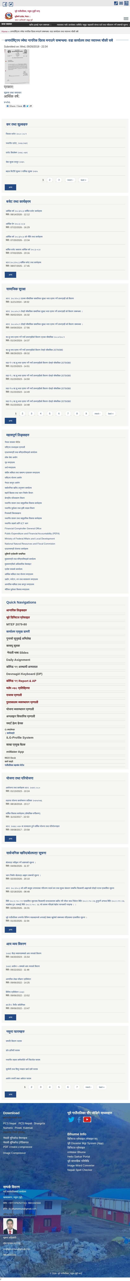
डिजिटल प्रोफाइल (76, 1147)
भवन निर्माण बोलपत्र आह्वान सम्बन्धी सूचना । (23, 875)
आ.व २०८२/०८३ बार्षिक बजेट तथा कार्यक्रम (23, 262)
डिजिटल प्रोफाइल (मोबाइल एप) (82, 1138)
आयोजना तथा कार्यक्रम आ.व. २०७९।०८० (23, 787)
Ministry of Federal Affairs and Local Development (30, 538)
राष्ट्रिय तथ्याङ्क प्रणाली (15, 447)
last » (83, 180)
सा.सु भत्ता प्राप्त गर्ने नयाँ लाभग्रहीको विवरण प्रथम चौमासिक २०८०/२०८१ (35, 337)
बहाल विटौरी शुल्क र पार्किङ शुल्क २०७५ (22, 171)
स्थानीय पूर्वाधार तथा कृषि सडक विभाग (20, 508)
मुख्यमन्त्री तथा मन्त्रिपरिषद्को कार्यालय (20, 559)
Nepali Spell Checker (79, 1169)
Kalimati (28, 1127)
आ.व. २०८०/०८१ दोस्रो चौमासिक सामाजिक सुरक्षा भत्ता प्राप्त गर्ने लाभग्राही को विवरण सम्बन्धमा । (44, 324)
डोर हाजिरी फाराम (13, 1050)
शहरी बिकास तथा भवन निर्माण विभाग (19, 493)
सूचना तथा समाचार (12, 92)
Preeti (18, 1127)
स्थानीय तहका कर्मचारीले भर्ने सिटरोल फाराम (23, 1059)
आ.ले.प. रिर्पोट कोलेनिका (15, 1005)
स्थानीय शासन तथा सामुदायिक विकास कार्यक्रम (23, 503)
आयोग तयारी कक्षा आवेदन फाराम (18, 1078)
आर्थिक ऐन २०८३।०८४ (15, 224)
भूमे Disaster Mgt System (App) (85, 1143)
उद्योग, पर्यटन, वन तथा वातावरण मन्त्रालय (21, 579)
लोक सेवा (9, 457)
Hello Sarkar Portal (78, 1156)
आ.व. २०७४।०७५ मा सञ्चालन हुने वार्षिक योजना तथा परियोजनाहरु (33, 826)
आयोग (15, 457)
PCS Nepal (9, 1123)
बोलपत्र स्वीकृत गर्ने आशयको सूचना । (21, 862)
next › (70, 180)
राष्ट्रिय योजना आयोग (13, 477)
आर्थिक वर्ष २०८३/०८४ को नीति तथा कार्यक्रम (24, 236)
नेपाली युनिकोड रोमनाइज (15, 1138)
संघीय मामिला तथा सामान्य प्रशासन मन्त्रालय (22, 472)
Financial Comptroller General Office (23, 528)
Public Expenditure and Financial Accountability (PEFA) (32, 533)
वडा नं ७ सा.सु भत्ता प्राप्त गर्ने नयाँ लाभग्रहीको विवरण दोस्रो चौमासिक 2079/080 (38, 388)
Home (5, 31)
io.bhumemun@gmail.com (16, 1249)
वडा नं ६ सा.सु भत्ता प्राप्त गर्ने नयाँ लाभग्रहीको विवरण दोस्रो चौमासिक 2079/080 (38, 401)
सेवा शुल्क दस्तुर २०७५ (15, 162)
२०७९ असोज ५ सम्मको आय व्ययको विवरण (23, 966)
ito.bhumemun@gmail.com (22, 1208)
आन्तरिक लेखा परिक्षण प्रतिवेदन (18, 979)
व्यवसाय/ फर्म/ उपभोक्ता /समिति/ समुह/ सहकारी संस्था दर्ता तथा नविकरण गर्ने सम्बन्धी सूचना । (81, 24)
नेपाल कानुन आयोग (12, 482)
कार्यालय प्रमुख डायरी (18, 631)
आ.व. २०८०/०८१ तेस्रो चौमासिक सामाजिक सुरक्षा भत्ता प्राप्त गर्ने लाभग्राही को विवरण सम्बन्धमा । (44, 311)
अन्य (10, 187)
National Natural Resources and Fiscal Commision (30, 543)
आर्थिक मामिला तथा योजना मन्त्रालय (19, 574)
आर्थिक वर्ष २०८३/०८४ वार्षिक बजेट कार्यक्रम (24, 211)
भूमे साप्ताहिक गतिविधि (78, 1161)
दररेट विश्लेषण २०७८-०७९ (17, 152)
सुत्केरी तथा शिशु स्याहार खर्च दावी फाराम (22, 1069)
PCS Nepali (25, 1123)
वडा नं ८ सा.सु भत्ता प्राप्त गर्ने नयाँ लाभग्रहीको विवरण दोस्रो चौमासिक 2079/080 (38, 375)
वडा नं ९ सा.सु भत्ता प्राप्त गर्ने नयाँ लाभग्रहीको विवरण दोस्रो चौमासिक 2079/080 (38, 362)
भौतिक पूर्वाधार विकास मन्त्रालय (17, 589)
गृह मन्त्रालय (10, 462)
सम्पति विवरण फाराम (14, 1041)
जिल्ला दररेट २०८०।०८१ (16, 134)
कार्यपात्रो (10, 733)
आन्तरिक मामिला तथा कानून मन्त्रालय (19, 584)
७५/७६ (7, 102)
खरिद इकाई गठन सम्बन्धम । (28, 24)
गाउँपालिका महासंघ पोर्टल (14, 765)
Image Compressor (14, 1152)
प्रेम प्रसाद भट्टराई (11, 1243)
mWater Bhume (76, 1152)
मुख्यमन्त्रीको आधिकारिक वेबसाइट (18, 564)
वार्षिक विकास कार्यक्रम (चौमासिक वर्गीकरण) (23, 813)
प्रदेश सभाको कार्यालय (13, 569)
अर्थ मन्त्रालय (10, 467)
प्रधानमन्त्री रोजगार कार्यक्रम (16, 548)
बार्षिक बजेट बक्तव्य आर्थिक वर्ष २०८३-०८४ (23, 249)
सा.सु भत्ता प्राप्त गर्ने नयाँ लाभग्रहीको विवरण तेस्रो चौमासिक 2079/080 (34, 350)
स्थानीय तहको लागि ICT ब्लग (16, 523)
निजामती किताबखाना (13, 513)
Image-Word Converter (80, 1165)
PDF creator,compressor (17, 1146)
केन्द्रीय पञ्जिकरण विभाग (15, 498)
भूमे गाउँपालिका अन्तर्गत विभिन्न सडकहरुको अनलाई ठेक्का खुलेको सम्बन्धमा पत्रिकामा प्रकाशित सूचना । (46, 917)
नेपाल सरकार (10, 442)
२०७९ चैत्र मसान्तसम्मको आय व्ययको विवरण (23, 953)
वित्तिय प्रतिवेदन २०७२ (15, 992)
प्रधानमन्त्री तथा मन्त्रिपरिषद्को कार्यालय (21, 452)
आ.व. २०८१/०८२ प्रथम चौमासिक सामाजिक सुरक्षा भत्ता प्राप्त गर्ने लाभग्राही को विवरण (40, 298)
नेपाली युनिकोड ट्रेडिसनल (16, 1142)
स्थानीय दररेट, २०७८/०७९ (17, 143)
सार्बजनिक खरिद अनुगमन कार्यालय (18, 488)
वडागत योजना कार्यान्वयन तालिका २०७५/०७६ (24, 800)
